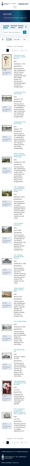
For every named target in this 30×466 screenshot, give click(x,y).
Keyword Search (6, 26)
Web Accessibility (6, 462)
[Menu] (15, 7)
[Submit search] (24, 32)
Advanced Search (14, 26)
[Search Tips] (26, 26)
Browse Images (20, 26)
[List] (7, 39)
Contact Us (15, 462)
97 (22, 50)
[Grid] (10, 39)
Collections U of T (11, 451)
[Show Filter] (2, 39)
